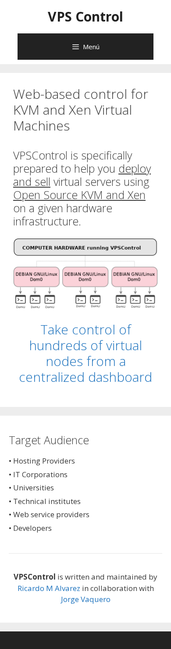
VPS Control (85, 16)
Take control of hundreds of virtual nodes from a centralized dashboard (85, 353)
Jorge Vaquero (85, 599)
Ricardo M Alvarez (49, 588)
